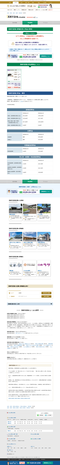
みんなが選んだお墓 (11, 426)
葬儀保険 (9, 440)
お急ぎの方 (36, 419)
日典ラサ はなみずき (14, 346)
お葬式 (15, 2)
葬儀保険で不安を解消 (21, 440)
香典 (8, 451)
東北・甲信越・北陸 (20, 421)
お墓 (21, 2)
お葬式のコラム (9, 446)
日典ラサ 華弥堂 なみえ (40, 346)
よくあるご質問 (44, 9)
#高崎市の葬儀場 (11, 398)
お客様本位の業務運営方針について (35, 459)
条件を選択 (46, 296)
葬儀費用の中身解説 (23, 419)
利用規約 (20, 459)
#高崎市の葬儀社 (17, 398)
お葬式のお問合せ (30, 419)
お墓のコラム (33, 446)
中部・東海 (28, 421)
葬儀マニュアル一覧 (16, 419)
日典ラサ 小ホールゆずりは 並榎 (32, 345)
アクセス (45, 22)
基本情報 (14, 22)
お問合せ (23, 459)
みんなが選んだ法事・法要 (12, 434)
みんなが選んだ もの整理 (36, 438)
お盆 (15, 451)
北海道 (15, 421)
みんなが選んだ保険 (11, 438)
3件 (36, 17)
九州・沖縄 (40, 421)
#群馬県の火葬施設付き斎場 (25, 398)
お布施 (12, 451)
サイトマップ (27, 459)
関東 (25, 421)
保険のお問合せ (14, 440)
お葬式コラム (37, 9)
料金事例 (30, 22)
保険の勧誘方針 (43, 459)
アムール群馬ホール (27, 346)
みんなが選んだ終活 (11, 412)
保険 (39, 2)
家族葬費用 (41, 419)
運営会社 (9, 459)
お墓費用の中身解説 (10, 428)
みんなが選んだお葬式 (12, 417)
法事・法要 (27, 2)
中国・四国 (35, 421)
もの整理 (44, 2)
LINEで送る (41, 415)
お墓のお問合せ (17, 428)
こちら (21, 101)
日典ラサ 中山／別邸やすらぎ (24, 343)
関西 (32, 421)
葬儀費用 (46, 419)
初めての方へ (10, 9)
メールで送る (49, 415)
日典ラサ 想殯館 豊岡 (18, 345)
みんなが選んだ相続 (35, 434)
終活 (10, 2)
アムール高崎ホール (47, 345)
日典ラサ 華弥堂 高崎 (39, 343)
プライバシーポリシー (14, 459)
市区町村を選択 (46, 292)
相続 (33, 2)
